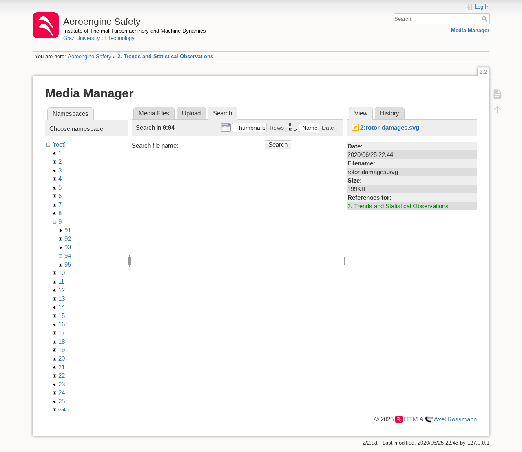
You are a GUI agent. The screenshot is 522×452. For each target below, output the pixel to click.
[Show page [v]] (497, 93)
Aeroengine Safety (89, 56)
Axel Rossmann (455, 419)
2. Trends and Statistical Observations (165, 56)
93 (67, 247)
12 (61, 290)
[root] (59, 144)
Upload (191, 113)
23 (61, 384)
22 (61, 375)
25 (61, 401)
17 (61, 332)
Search (485, 19)
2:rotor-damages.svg (389, 127)
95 (67, 264)
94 (67, 255)
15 (61, 315)
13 (61, 298)
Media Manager (470, 30)
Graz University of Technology (99, 38)
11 (61, 281)
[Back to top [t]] (497, 109)
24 (61, 392)
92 (67, 238)
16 (61, 324)
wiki (63, 409)
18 (61, 341)
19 (61, 349)
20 (61, 358)
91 (67, 230)
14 (61, 307)
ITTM (411, 419)
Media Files (154, 113)
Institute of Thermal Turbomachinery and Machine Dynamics (134, 31)
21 (61, 367)
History (389, 113)
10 (61, 272)
